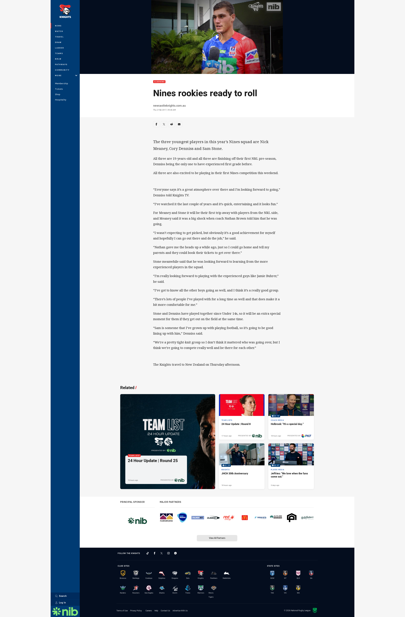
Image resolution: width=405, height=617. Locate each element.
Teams (59, 53)
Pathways (61, 64)
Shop (57, 94)
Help (156, 610)
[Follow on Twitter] (161, 553)
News (58, 25)
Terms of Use (122, 610)
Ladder (59, 48)
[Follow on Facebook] (154, 553)
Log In (62, 602)
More (58, 75)
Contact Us (165, 610)
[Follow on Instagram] (168, 553)
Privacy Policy (136, 610)
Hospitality (60, 99)
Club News (159, 82)
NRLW (58, 59)
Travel (59, 37)
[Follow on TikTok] (147, 553)
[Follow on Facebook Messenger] (175, 553)
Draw (58, 42)
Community (62, 70)
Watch (59, 31)
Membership (61, 83)
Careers (149, 610)
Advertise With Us (180, 610)
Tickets (59, 89)
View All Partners (217, 537)
